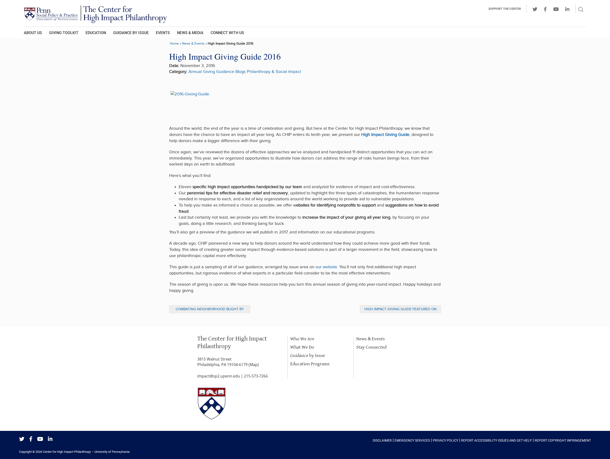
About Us (33, 33)
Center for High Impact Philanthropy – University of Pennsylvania (86, 452)
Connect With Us (227, 33)
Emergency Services (412, 440)
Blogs (240, 71)
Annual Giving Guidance (211, 71)
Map (254, 364)
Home (174, 43)
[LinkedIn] (50, 439)
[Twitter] (21, 439)
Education (96, 33)
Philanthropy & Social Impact (274, 71)
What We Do (302, 347)
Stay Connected (371, 347)
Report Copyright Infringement (563, 440)
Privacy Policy (445, 440)
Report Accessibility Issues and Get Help (496, 440)
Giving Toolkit (63, 33)
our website (326, 266)
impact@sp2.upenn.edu (218, 376)
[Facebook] (30, 439)
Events (163, 33)
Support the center (504, 8)
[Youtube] (40, 439)
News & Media (190, 33)
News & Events (193, 43)
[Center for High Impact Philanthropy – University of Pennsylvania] (239, 13)
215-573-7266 (256, 376)
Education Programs (310, 364)
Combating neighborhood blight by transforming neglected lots (210, 310)
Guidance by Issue (131, 33)
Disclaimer (382, 440)
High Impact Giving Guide (385, 134)
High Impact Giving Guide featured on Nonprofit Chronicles (400, 310)
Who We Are (302, 339)
